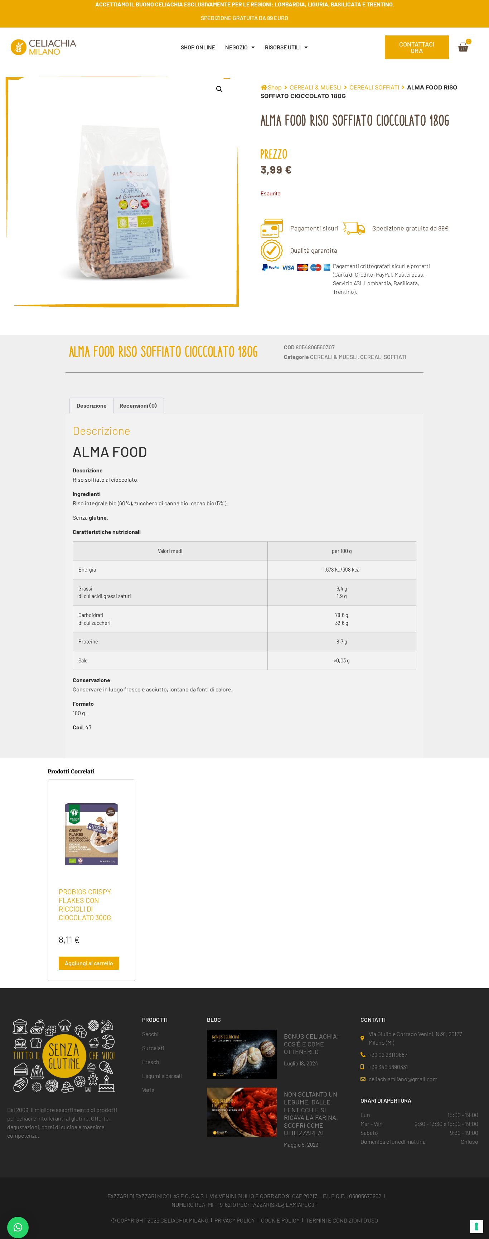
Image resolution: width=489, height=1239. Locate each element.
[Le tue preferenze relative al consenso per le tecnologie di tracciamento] (476, 1226)
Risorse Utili (283, 47)
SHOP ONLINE (198, 47)
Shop (275, 87)
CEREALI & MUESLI (316, 87)
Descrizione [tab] (92, 405)
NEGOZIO (236, 47)
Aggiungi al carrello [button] (89, 962)
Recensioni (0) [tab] (138, 405)
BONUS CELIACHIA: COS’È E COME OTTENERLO (311, 1043)
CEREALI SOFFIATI (374, 87)
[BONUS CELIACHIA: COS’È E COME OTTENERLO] (241, 1053)
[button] (219, 89)
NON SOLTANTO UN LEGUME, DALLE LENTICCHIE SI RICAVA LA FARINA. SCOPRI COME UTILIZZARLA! (311, 1113)
